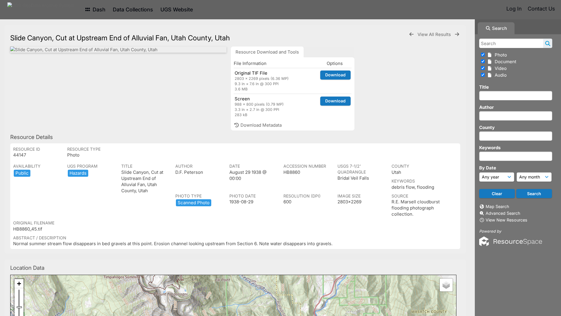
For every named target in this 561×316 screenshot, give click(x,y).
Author (486, 107)
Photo (499, 55)
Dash (98, 9)
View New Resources (506, 219)
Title (484, 87)
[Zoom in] (19, 283)
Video (499, 68)
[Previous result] (411, 34)
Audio (499, 75)
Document (504, 61)
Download (335, 74)
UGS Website (176, 9)
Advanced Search (503, 213)
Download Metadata (260, 125)
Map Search (497, 206)
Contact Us (541, 9)
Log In (514, 9)
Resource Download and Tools (267, 52)
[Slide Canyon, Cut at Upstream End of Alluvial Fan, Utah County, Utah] (118, 50)
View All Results (435, 34)
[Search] (547, 43)
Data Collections (133, 9)
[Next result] (457, 34)
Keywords (490, 147)
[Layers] (446, 285)
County (487, 127)
